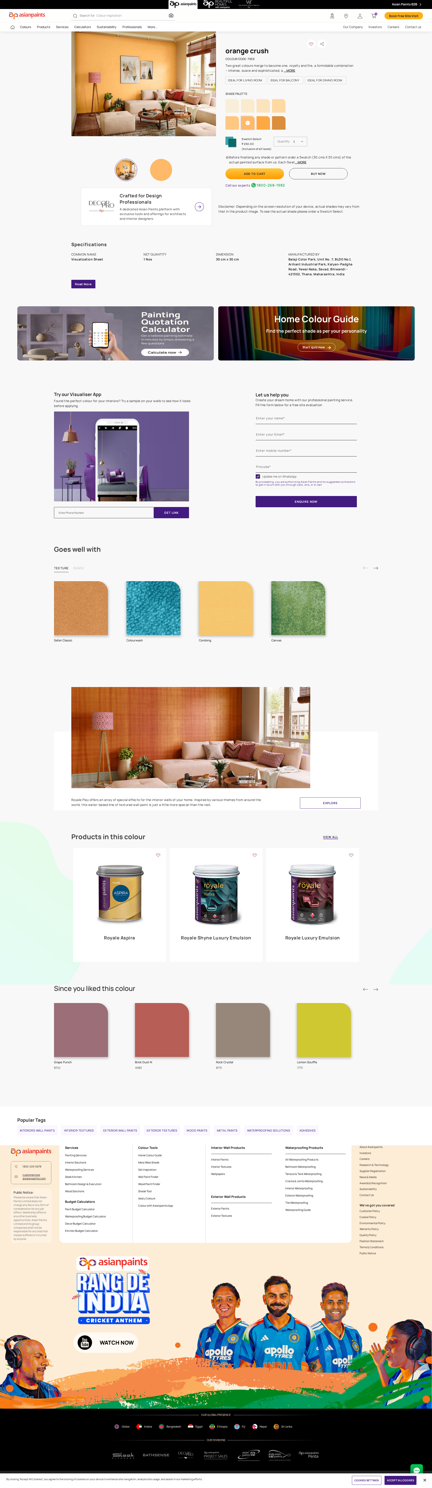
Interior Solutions (75, 1162)
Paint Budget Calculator (80, 1209)
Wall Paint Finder (148, 1177)
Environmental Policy (372, 1223)
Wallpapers (218, 1174)
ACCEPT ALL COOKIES (400, 1480)
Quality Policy (368, 1235)
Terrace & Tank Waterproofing (303, 1174)
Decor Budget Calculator (80, 1224)
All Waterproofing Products (301, 1159)
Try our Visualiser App (77, 394)
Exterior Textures (162, 1130)
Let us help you (272, 395)
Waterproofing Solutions (268, 1130)
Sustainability (107, 27)
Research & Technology (374, 1165)
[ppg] (249, 1455)
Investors (375, 27)
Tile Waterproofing (296, 1203)
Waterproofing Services (79, 1170)
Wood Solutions (74, 1191)
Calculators (82, 27)
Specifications (89, 244)
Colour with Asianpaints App (155, 1206)
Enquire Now (306, 502)
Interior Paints (219, 1159)
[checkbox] (258, 476)
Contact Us (367, 1195)
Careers (393, 27)
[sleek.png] (123, 1455)
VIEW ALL (330, 837)
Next (375, 568)
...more (289, 70)
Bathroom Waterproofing (300, 1167)
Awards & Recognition (373, 1183)
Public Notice (368, 1253)
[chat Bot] (416, 1470)
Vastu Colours (146, 1198)
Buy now (318, 174)
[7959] (161, 170)
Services (62, 27)
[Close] (425, 1480)
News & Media (368, 1177)
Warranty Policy (369, 1229)
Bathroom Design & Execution (83, 1184)
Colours (25, 27)
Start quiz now (313, 347)
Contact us (413, 27)
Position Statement (372, 1241)
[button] (360, 15)
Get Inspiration (147, 1170)
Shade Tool (145, 1191)
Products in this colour (108, 837)
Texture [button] (61, 568)
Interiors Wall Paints (37, 1130)
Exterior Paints (220, 1208)
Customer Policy (370, 1211)
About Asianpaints (371, 1147)
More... (153, 27)
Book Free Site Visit (403, 16)
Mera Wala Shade (148, 1162)
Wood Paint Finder (149, 1184)
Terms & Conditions (371, 1247)
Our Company (353, 27)
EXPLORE (330, 803)
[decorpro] (186, 1455)
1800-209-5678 (31, 1166)
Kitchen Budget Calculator (81, 1231)
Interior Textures (79, 1130)
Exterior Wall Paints (120, 1130)
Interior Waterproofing (299, 1188)
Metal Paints (227, 1130)
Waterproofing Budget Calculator (85, 1216)
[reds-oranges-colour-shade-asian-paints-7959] (143, 83)
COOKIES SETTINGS (366, 1480)
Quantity (283, 141)
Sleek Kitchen (73, 1177)
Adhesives (307, 1130)
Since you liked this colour (94, 988)
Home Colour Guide (150, 1155)
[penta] (309, 1455)
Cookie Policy (368, 1217)
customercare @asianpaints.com (34, 1177)
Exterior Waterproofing (299, 1195)
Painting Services (75, 1155)
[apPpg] (280, 1455)
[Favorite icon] (158, 854)
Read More (83, 284)
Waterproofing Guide (298, 1210)
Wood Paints (197, 1130)
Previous (365, 568)
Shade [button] (78, 568)
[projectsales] (216, 1455)
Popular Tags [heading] (31, 1120)
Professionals (132, 27)
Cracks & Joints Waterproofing (304, 1181)
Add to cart (255, 174)
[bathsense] (156, 1455)
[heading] (245, 80)
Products (43, 27)
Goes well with (77, 549)
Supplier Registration (373, 1171)
